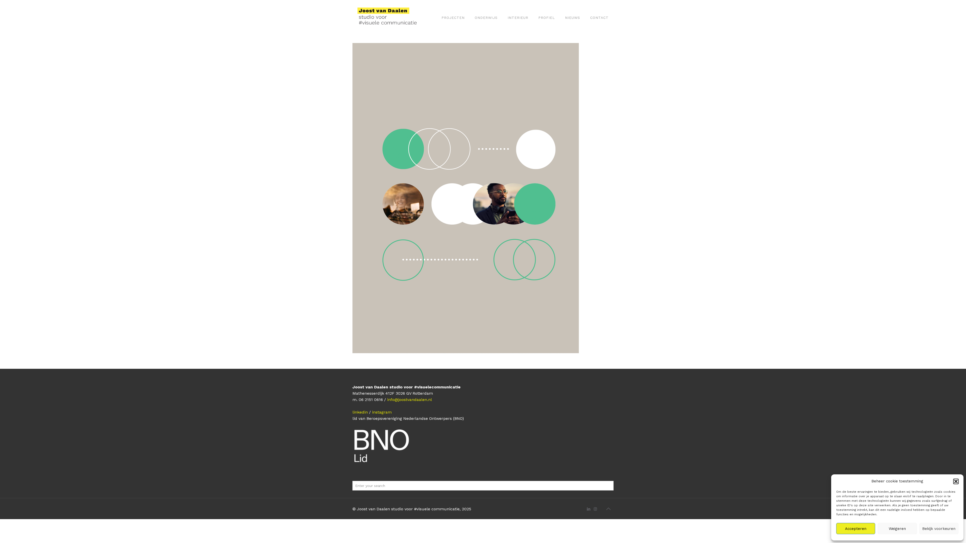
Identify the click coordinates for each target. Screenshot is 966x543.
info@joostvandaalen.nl (409, 399)
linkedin (360, 412)
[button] (955, 481)
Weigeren (897, 528)
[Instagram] (595, 509)
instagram (382, 412)
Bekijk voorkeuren (938, 528)
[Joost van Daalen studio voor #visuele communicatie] (390, 17)
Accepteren (855, 528)
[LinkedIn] (588, 509)
